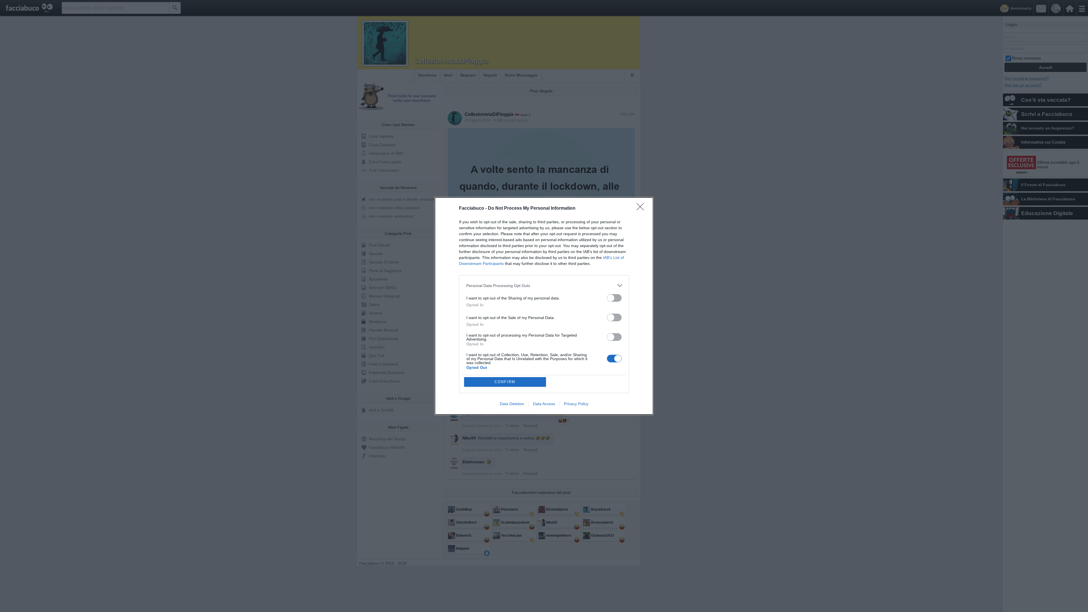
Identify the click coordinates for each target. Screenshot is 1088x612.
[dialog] (544, 306)
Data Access (544, 403)
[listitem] (544, 285)
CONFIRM (504, 382)
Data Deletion (512, 403)
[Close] (642, 208)
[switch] (614, 298)
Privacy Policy (576, 403)
